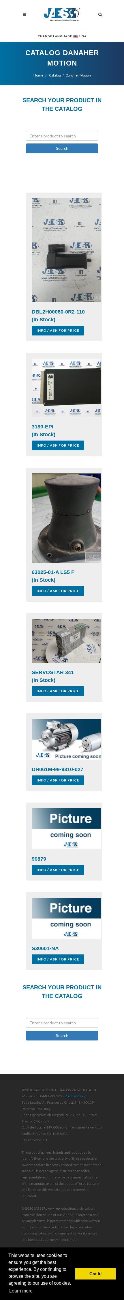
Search (62, 148)
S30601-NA (45, 948)
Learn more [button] (21, 1290)
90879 (39, 859)
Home (38, 75)
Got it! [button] (95, 1273)
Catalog (54, 75)
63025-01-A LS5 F (53, 572)
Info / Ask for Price (58, 330)
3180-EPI (42, 427)
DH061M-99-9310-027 (57, 769)
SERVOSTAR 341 (53, 672)
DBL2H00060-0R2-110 (58, 312)
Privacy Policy (75, 1096)
